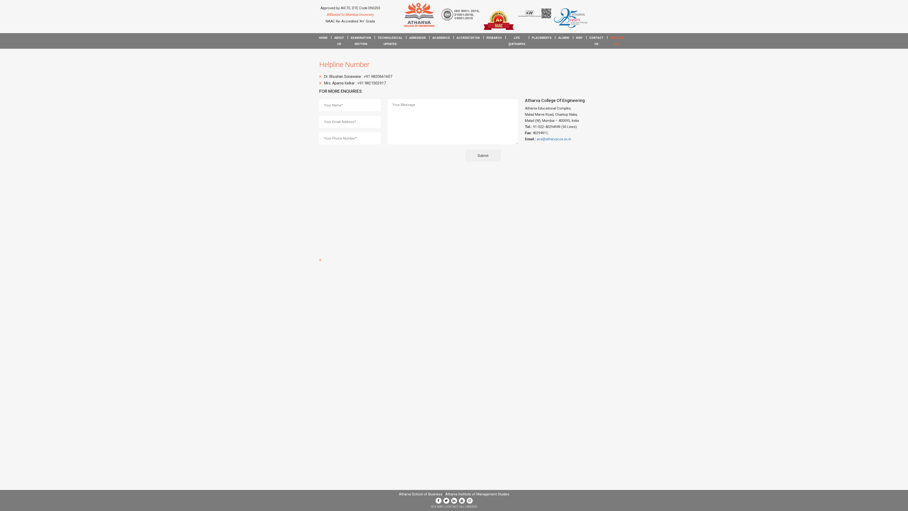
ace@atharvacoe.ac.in (554, 139)
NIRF (579, 38)
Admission (417, 38)
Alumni (563, 38)
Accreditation (468, 38)
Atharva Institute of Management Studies (477, 494)
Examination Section (361, 41)
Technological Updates (390, 41)
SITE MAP (437, 506)
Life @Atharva (516, 41)
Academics (441, 38)
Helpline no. (617, 41)
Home (323, 38)
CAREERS (471, 506)
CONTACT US (454, 506)
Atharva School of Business (420, 494)
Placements (541, 38)
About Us (339, 41)
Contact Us (596, 41)
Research (494, 38)
